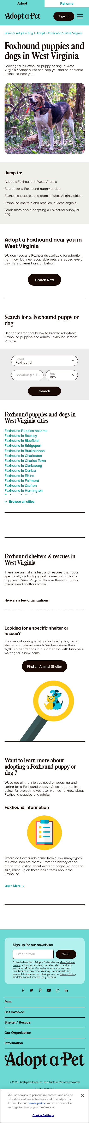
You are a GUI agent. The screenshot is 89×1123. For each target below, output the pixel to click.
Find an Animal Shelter (44, 666)
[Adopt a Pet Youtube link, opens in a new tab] (50, 990)
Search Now (44, 280)
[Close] (82, 1095)
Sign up (63, 16)
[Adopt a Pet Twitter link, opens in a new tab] (32, 990)
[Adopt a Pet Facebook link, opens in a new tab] (23, 990)
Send (66, 954)
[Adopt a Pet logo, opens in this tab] (45, 1064)
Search (44, 391)
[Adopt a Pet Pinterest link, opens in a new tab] (41, 990)
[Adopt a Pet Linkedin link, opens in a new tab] (66, 990)
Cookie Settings (43, 1115)
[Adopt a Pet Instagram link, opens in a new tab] (58, 990)
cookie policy (36, 1103)
